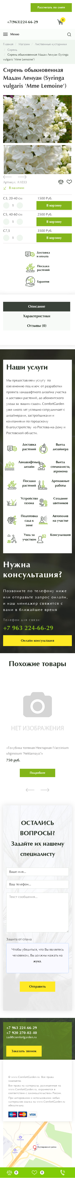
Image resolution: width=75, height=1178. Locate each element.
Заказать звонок (24, 1051)
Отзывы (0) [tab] (36, 325)
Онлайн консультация (37, 641)
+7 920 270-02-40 (21, 1032)
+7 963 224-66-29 (21, 1027)
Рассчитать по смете (51, 7)
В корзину (54, 205)
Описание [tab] (36, 306)
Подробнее (19, 773)
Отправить (37, 986)
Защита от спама (19, 939)
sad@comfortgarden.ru (21, 1037)
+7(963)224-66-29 (22, 22)
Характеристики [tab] (36, 316)
